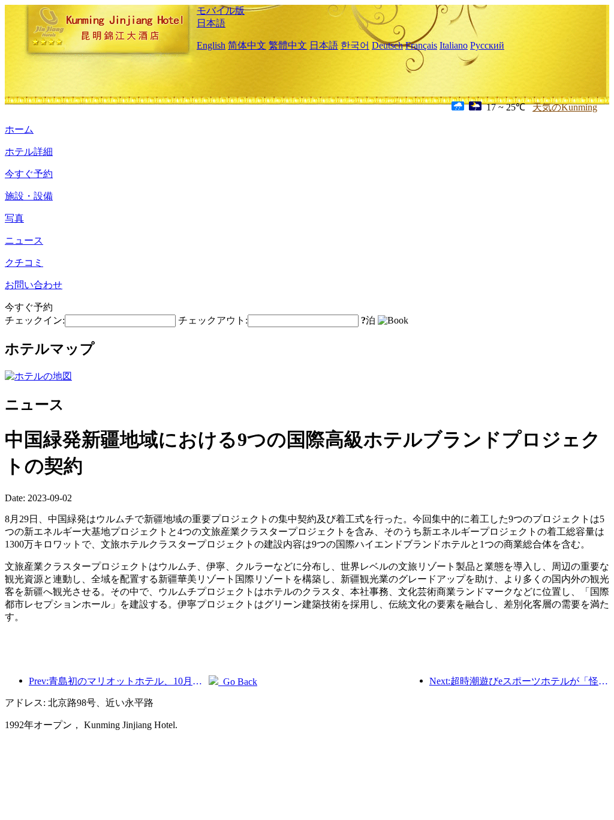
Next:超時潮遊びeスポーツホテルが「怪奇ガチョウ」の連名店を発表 (519, 681)
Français (421, 45)
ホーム (19, 129)
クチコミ (24, 263)
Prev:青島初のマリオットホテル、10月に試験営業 (119, 681)
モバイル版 (221, 10)
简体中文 (247, 45)
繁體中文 (288, 45)
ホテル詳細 (29, 151)
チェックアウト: (213, 320)
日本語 (211, 23)
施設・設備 (29, 196)
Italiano (454, 45)
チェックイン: (35, 320)
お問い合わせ (33, 285)
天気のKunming (564, 107)
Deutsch (387, 45)
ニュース (24, 240)
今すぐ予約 (29, 174)
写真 (14, 218)
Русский (487, 45)
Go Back (237, 682)
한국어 (355, 45)
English (211, 45)
